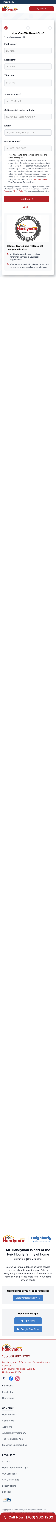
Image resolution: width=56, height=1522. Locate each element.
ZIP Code (9, 75)
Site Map (6, 1492)
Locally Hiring (9, 1485)
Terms (6, 191)
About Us (7, 1426)
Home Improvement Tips (15, 1467)
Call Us (43, 9)
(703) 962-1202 (17, 1356)
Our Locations (9, 1473)
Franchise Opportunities (14, 1445)
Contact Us (8, 1420)
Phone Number (12, 141)
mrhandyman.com (41, 179)
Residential (7, 1392)
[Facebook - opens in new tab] (11, 1378)
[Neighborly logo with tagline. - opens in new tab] (42, 1239)
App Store (30, 1320)
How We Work (9, 1414)
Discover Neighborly (26, 1297)
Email (7, 125)
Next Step (25, 199)
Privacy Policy (18, 191)
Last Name (10, 59)
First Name (10, 44)
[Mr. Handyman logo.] (14, 1239)
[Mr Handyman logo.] (10, 9)
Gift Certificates (10, 1479)
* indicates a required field (14, 37)
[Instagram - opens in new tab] (17, 1378)
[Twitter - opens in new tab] (4, 1378)
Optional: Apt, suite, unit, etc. (19, 110)
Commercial (8, 1398)
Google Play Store (30, 1329)
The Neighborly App (12, 1438)
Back (25, 206)
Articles (6, 1461)
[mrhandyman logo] (28, 1347)
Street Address (12, 94)
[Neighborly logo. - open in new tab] (9, 2)
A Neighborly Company (14, 1432)
